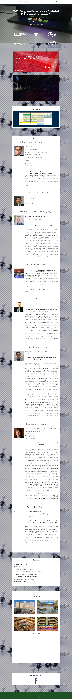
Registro (27, 1)
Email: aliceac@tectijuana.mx (30, 516)
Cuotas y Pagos (21, 1)
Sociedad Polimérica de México (54, 1)
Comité (40, 1)
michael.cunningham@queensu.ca (31, 220)
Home (15, 1)
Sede (37, 1)
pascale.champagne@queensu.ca (31, 438)
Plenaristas (32, 1)
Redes (45, 1)
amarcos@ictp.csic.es (29, 353)
